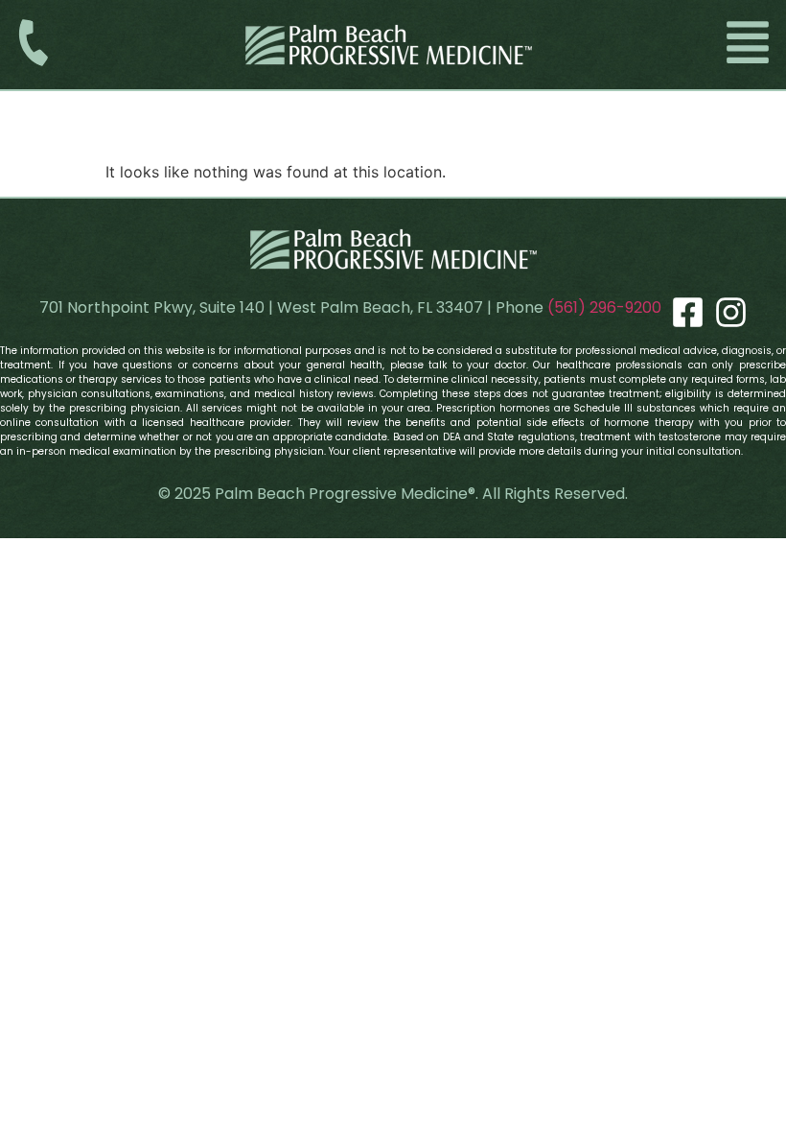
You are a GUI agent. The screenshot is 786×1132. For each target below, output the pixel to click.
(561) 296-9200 (604, 307)
